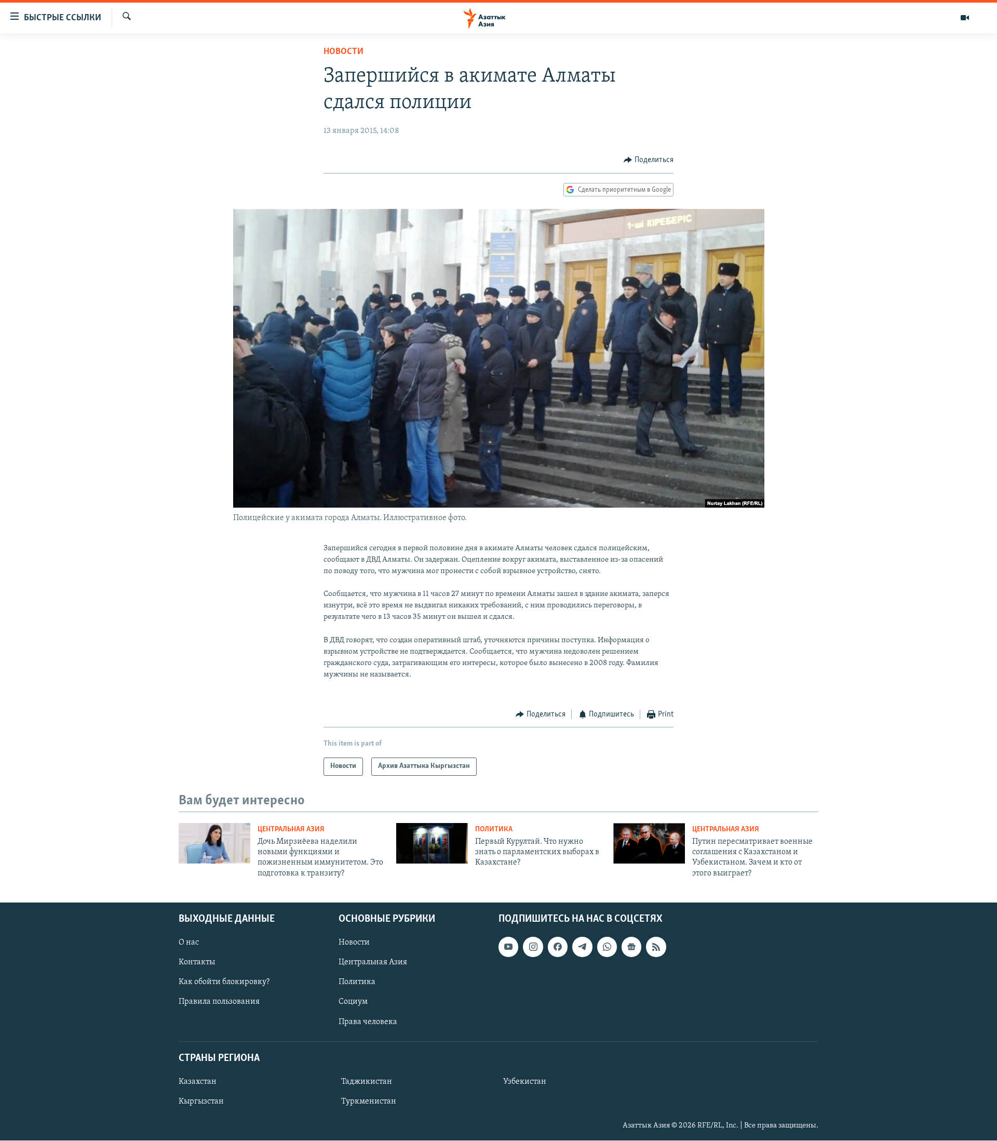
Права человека (368, 1022)
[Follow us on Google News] (631, 947)
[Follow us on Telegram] (582, 947)
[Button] (648, 160)
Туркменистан (368, 1101)
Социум (353, 1002)
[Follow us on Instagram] (533, 947)
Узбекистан (524, 1082)
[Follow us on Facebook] (558, 947)
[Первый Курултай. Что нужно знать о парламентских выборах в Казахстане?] (432, 843)
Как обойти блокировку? (224, 982)
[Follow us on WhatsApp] (607, 947)
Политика (494, 829)
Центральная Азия (291, 829)
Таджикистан (366, 1082)
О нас (189, 943)
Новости (343, 52)
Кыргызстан (201, 1101)
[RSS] (656, 947)
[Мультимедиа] (964, 17)
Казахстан (198, 1082)
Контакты (197, 963)
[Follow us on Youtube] (508, 947)
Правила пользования (219, 1002)
